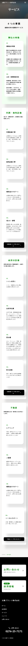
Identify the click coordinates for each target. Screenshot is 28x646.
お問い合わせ (5, 619)
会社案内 (4, 609)
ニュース (4, 616)
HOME (3, 554)
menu (25, 2)
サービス (4, 612)
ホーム (4, 605)
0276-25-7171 (14, 631)
